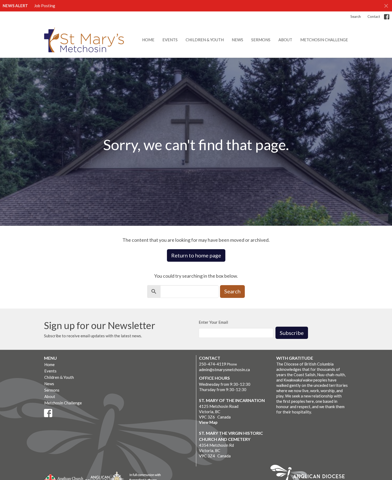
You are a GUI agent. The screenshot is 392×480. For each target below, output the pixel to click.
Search (355, 16)
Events (170, 39)
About (285, 39)
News (237, 39)
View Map (208, 422)
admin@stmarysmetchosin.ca (224, 369)
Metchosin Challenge (324, 39)
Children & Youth (205, 39)
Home (148, 39)
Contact (373, 16)
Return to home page (196, 255)
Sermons (260, 39)
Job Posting (44, 5)
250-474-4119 (212, 364)
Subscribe (292, 333)
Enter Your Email (213, 322)
